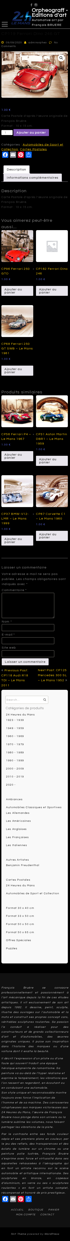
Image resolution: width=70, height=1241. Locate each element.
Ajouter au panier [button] (13, 291)
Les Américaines (18, 821)
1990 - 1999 (15, 760)
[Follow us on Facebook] (32, 3)
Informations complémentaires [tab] (33, 177)
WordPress (51, 1234)
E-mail (8, 634)
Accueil (17, 1209)
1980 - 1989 (15, 752)
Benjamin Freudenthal (22, 865)
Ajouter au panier (31, 132)
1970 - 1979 (15, 744)
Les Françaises (17, 837)
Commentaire (14, 590)
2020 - (11, 784)
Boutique (35, 1209)
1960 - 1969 (15, 736)
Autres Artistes (17, 859)
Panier (53, 1209)
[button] (61, 57)
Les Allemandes (18, 813)
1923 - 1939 (15, 720)
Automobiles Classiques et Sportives (34, 807)
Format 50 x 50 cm (20, 924)
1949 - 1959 (15, 728)
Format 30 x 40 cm (20, 908)
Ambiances (14, 799)
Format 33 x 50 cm (20, 916)
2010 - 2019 (15, 776)
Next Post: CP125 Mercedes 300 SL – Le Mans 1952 (52, 675)
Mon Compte (26, 1214)
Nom (7, 621)
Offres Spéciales (18, 940)
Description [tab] (16, 169)
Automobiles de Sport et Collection (32, 893)
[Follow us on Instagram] (36, 3)
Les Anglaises (16, 829)
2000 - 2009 (15, 768)
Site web (9, 647)
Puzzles (11, 948)
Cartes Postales (33, 149)
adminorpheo (37, 42)
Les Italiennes (16, 845)
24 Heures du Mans (20, 714)
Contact (47, 1214)
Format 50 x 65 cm (20, 932)
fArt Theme (18, 1234)
